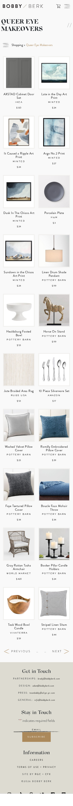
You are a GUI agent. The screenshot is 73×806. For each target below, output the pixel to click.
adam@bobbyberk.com (43, 685)
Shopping (17, 45)
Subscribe (36, 737)
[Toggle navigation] (67, 6)
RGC (38, 774)
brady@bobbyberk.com (49, 678)
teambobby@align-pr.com (42, 693)
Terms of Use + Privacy (36, 767)
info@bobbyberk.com (44, 700)
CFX (48, 774)
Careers (36, 760)
